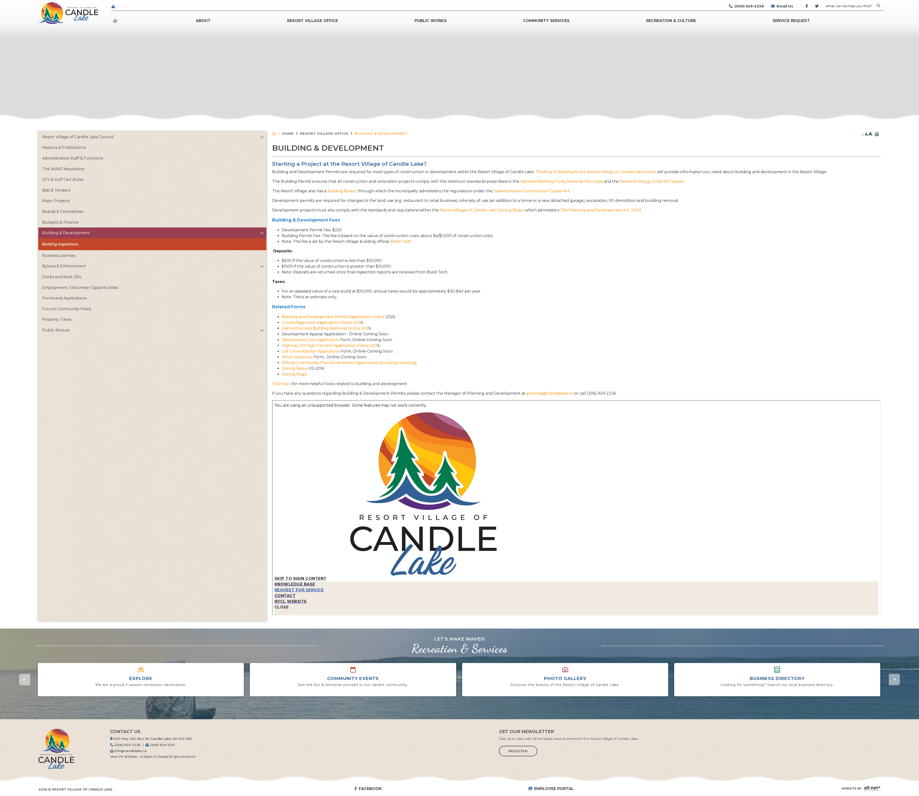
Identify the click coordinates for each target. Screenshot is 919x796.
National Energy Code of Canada (652, 181)
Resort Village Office (324, 133)
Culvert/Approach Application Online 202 (321, 322)
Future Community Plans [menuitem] (66, 309)
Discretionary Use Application (310, 339)
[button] (261, 137)
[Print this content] (877, 134)
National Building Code (542, 181)
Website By (851, 788)
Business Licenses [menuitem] (58, 255)
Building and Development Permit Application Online (333, 317)
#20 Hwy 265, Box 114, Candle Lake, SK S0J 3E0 (152, 739)
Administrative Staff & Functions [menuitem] (72, 158)
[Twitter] (816, 7)
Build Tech (401, 241)
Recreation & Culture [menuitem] (671, 20)
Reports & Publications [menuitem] (64, 147)
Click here (282, 383)
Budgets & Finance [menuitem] (60, 222)
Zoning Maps (294, 374)
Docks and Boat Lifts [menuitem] (61, 277)
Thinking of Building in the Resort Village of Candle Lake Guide (595, 172)
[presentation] (24, 679)
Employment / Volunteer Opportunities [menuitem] (80, 287)
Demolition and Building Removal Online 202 (325, 328)
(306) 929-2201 (162, 745)
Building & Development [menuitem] (66, 233)
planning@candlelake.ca (549, 393)
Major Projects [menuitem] (56, 201)
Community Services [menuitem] (546, 20)
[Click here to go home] (277, 134)
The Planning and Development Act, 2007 (600, 210)
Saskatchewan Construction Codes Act (531, 191)
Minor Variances (297, 357)
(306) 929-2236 (126, 745)
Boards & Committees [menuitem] (62, 211)
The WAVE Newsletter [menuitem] (63, 169)
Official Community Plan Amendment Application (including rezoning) (349, 362)
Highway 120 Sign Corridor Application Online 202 (329, 345)
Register (518, 751)
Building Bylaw (342, 191)
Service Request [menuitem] (791, 20)
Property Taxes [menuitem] (56, 319)
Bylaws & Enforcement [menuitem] (64, 266)
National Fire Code (585, 181)
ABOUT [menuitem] (203, 20)
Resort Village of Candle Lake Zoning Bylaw (482, 210)
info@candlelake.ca (129, 751)
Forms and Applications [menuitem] (64, 298)
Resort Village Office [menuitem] (312, 20)
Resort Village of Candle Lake (68, 13)
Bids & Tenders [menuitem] (56, 190)
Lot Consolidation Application (311, 351)
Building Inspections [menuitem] (60, 244)
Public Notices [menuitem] (56, 330)
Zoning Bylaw (295, 368)
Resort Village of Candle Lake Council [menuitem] (78, 137)
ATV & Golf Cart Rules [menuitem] (63, 179)
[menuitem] (116, 21)
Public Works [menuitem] (431, 20)
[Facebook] (807, 7)
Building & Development (381, 133)
